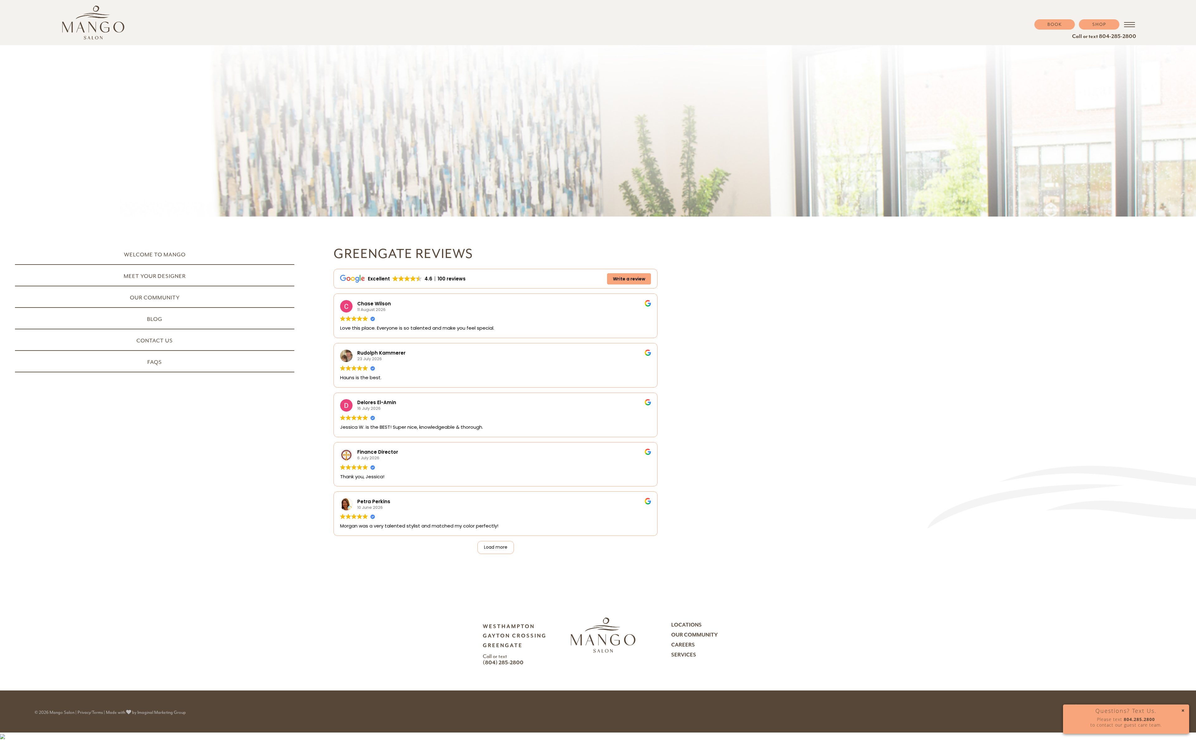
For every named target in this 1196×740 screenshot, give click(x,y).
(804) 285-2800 (503, 662)
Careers (683, 645)
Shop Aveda (1102, 46)
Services (683, 655)
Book (1054, 24)
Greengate (503, 645)
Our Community (694, 635)
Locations (686, 625)
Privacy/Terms (90, 712)
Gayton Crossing (515, 636)
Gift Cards (1102, 36)
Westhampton (509, 626)
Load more (495, 547)
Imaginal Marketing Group (161, 712)
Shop (1099, 24)
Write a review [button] (629, 279)
